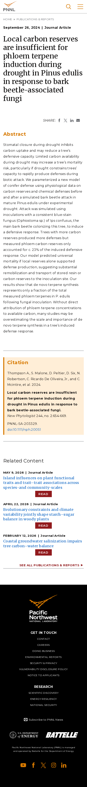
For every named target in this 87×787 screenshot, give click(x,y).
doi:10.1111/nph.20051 (24, 430)
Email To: (78, 120)
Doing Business (43, 650)
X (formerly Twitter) (43, 765)
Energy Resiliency (43, 698)
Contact (43, 638)
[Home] (43, 608)
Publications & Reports (35, 19)
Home (7, 19)
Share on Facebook (59, 120)
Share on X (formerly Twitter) (65, 120)
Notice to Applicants (43, 675)
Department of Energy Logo (24, 734)
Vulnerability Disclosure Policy (43, 669)
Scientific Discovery (43, 692)
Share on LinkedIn (71, 120)
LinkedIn (64, 765)
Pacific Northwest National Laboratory (10, 6)
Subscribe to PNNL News (46, 719)
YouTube (23, 765)
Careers (43, 644)
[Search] (68, 6)
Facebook (33, 765)
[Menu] (80, 6)
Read (43, 494)
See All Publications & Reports (49, 565)
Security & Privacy (43, 663)
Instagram (54, 765)
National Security (43, 704)
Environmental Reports (43, 657)
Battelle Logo (62, 735)
